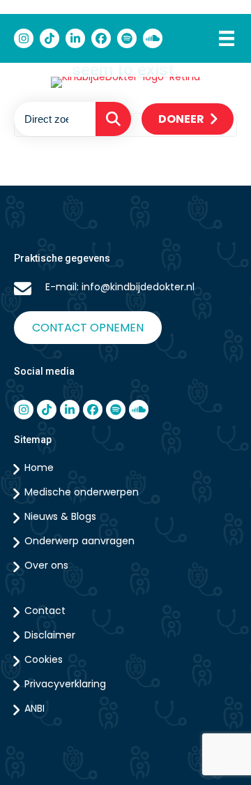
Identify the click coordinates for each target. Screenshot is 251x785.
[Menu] (226, 38)
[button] (113, 119)
